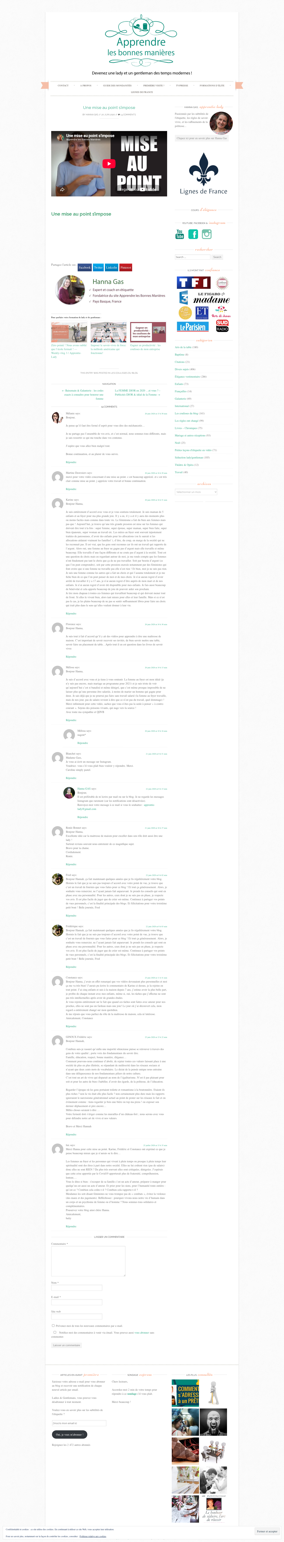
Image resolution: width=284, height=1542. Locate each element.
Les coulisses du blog (124, 373)
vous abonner (141, 1332)
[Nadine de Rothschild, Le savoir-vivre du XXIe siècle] (213, 1509)
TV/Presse (182, 85)
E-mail (56, 1297)
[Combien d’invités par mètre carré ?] (185, 1422)
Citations (180, 362)
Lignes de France (142, 91)
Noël (177, 443)
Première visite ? (153, 85)
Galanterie (180, 398)
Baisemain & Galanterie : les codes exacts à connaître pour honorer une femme (82, 394)
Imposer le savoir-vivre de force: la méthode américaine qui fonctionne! (108, 349)
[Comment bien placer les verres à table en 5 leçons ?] (185, 1481)
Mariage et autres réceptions (190, 435)
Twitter (98, 267)
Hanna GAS (92, 114)
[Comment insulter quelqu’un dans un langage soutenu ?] (213, 1422)
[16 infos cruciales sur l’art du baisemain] (213, 1481)
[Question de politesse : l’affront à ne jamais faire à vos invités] (185, 1451)
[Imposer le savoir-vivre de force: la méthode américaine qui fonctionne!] (109, 332)
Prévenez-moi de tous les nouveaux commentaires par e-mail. (89, 1326)
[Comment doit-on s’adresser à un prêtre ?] (185, 1393)
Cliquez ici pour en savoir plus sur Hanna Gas (202, 138)
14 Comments (128, 114)
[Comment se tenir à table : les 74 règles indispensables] (213, 1451)
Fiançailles (180, 391)
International (182, 406)
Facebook (85, 267)
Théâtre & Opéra (184, 465)
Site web (56, 1311)
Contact (63, 85)
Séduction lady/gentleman (189, 457)
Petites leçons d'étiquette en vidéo (193, 450)
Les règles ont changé (186, 420)
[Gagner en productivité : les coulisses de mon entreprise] (148, 332)
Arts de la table (183, 347)
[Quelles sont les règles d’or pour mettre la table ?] (185, 1509)
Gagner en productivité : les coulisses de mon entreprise (145, 347)
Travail (179, 472)
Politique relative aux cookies (93, 1536)
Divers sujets (182, 369)
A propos (85, 85)
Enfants (179, 384)
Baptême (179, 354)
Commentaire (59, 1244)
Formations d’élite (212, 85)
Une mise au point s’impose (109, 107)
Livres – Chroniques (186, 428)
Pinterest (126, 267)
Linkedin (111, 267)
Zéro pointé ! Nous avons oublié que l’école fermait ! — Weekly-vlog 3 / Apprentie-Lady (69, 351)
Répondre (71, 462)
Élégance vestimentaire (187, 376)
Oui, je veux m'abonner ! (69, 1434)
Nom (55, 1282)
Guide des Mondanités (117, 85)
